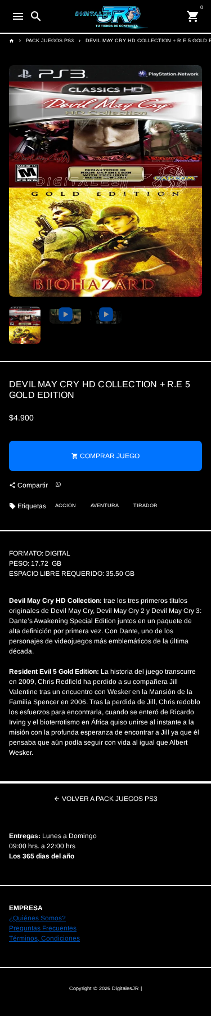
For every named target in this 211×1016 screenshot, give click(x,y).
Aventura (105, 505)
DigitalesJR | (127, 988)
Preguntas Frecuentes (43, 928)
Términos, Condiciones (44, 938)
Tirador (145, 505)
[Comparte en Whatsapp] (58, 485)
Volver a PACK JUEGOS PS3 (105, 799)
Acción (65, 505)
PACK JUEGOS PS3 (50, 40)
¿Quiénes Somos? (37, 918)
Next (192, 181)
